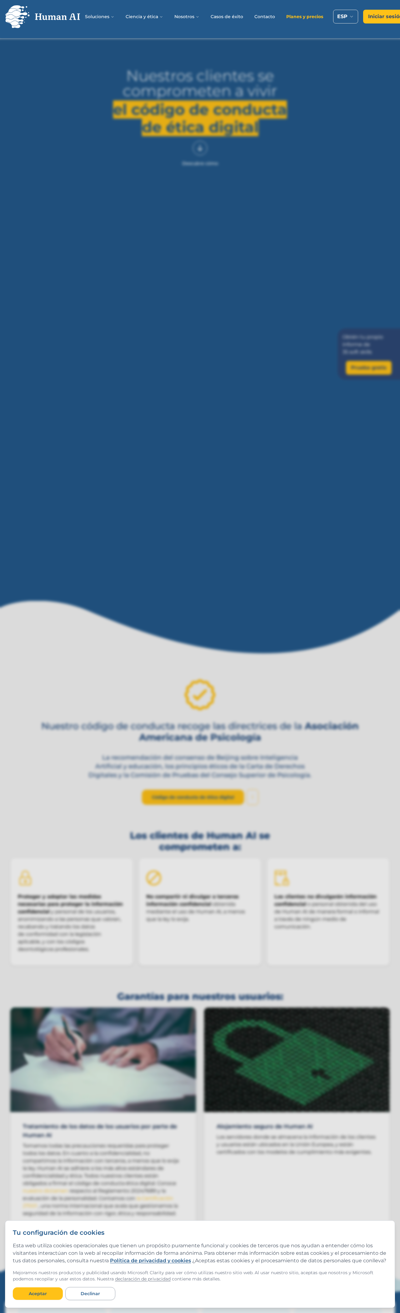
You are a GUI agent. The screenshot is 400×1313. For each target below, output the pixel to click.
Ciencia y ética (142, 16)
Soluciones (97, 16)
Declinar (90, 1293)
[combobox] (345, 16)
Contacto (264, 16)
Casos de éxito (227, 16)
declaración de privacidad (143, 1279)
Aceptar (38, 1293)
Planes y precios (304, 16)
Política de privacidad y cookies (150, 1261)
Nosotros (184, 16)
